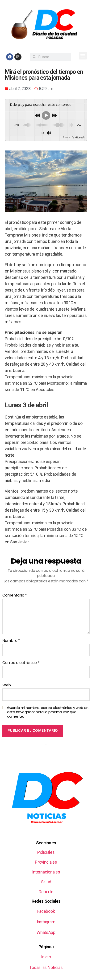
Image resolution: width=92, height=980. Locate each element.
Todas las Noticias (46, 967)
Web (6, 685)
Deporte (46, 891)
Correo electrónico (21, 663)
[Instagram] (17, 56)
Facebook (46, 911)
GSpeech (79, 137)
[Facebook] (9, 56)
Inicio (46, 956)
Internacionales (46, 871)
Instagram (46, 921)
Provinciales (46, 862)
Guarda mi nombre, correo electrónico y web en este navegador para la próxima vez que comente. (47, 712)
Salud (46, 881)
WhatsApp (46, 932)
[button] (83, 55)
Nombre (11, 641)
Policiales (45, 852)
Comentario (14, 595)
